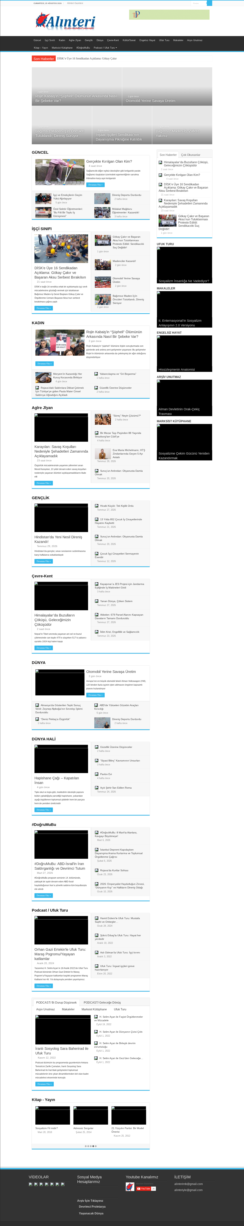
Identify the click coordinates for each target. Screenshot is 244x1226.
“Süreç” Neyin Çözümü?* (127, 415)
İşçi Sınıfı (50, 40)
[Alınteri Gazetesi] (65, 20)
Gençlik (89, 40)
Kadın (62, 40)
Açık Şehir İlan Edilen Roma (116, 787)
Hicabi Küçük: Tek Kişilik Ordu (117, 505)
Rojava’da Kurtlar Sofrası (114, 870)
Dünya (100, 40)
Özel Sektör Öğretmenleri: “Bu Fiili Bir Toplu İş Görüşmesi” (68, 212)
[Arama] (209, 3)
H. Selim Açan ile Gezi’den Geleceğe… (121, 1058)
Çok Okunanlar (190, 154)
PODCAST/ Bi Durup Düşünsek (56, 1002)
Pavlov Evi (106, 774)
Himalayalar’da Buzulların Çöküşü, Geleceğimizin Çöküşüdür (54, 619)
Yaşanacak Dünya (91, 1213)
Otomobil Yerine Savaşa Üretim (150, 101)
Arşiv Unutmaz (195, 40)
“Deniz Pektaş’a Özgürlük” (55, 719)
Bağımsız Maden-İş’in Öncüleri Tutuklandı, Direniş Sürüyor (128, 299)
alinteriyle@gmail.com (188, 1190)
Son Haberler (168, 154)
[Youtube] (181, 3)
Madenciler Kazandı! (124, 261)
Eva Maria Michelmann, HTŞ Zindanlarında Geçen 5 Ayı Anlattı (129, 454)
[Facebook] (174, 3)
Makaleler (178, 40)
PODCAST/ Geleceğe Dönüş (102, 1002)
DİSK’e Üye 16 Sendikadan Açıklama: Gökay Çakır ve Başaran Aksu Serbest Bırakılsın (107, 58)
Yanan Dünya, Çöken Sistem (116, 601)
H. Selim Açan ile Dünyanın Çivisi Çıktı (121, 1031)
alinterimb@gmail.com (188, 1183)
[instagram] (184, 3)
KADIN (38, 323)
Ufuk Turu (164, 40)
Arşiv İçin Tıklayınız (90, 1200)
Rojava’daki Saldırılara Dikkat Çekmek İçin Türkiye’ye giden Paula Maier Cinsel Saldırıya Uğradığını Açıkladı (59, 391)
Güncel (37, 40)
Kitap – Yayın (41, 47)
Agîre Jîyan (75, 40)
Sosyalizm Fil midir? (46, 1128)
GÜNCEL (40, 152)
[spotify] (188, 3)
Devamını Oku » (95, 185)
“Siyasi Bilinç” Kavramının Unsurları (120, 760)
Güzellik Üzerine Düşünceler (116, 387)
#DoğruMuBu (83, 47)
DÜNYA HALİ (44, 739)
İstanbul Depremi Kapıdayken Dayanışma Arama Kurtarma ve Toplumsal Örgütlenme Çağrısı (119, 853)
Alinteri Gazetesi (75, 3)
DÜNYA (39, 662)
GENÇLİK (40, 498)
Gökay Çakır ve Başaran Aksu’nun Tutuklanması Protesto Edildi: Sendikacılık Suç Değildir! (184, 222)
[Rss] (171, 3)
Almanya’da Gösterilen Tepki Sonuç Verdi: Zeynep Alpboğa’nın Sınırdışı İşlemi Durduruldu (59, 709)
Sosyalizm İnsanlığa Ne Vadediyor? (184, 281)
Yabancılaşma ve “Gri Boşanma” (118, 373)
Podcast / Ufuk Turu (104, 47)
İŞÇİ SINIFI (42, 229)
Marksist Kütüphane (62, 47)
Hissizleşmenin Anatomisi (177, 369)
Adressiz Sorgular (83, 1128)
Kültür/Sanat (129, 40)
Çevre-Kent (113, 40)
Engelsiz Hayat (147, 40)
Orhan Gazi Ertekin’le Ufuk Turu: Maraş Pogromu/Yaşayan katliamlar (60, 954)
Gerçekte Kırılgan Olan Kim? (109, 161)
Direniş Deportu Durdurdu (126, 195)
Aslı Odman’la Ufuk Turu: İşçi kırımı (120, 952)
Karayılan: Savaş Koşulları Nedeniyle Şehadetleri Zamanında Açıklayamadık (61, 451)
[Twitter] (178, 3)
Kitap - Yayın (43, 1099)
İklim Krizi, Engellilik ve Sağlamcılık (119, 631)
